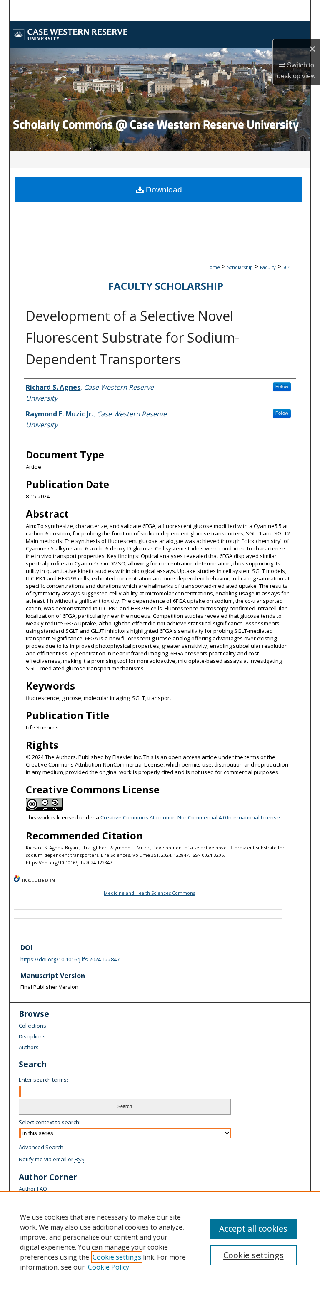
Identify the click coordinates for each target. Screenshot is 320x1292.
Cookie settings (116, 1257)
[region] (160, 1241)
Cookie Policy (108, 1267)
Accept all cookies (253, 1228)
